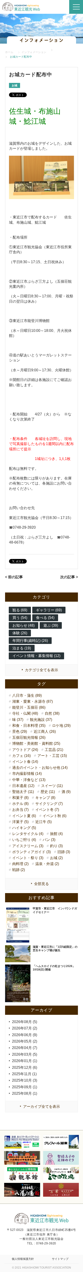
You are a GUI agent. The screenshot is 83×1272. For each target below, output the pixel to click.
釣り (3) (56, 846)
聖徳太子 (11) (23, 792)
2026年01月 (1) (24, 1061)
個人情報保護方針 (23, 1259)
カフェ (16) (21, 756)
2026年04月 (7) (24, 1048)
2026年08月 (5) (24, 1022)
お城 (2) (56, 858)
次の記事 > (69, 577)
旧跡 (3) (63, 852)
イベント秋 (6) (54, 816)
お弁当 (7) (20, 810)
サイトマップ (60, 1259)
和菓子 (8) (20, 798)
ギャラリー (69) (49, 610)
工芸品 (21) (54, 750)
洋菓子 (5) (20, 822)
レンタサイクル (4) (27, 834)
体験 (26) (19, 633)
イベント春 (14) (25, 762)
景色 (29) (19, 731)
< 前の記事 (14, 577)
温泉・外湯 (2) (47, 864)
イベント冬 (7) (47, 810)
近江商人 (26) (45, 731)
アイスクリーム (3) (27, 846)
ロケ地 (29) (61, 726)
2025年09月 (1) (24, 1087)
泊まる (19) (21, 648)
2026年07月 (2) (24, 1028)
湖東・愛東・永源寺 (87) (32, 701)
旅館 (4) (56, 834)
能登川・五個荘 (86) (28, 707)
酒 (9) (66, 792)
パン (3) (49, 840)
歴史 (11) (48, 792)
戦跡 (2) (18, 870)
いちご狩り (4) (24, 840)
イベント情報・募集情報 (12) (36, 656)
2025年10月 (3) (24, 1080)
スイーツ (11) (52, 786)
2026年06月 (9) (24, 1035)
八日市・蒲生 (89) (27, 695)
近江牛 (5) (43, 822)
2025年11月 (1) (24, 1074)
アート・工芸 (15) (52, 756)
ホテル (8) (20, 804)
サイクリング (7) (49, 804)
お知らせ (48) (23, 625)
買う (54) (19, 618)
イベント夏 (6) (24, 816)
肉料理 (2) (20, 864)
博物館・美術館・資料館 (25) (36, 743)
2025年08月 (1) (24, 1093)
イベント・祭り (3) (27, 858)
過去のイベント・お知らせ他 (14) (40, 768)
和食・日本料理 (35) (28, 726)
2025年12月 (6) (24, 1067)
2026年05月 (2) (24, 1041)
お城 (14, 85)
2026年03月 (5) (24, 1054)
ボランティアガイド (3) (31, 852)
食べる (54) (45, 618)
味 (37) (17, 720)
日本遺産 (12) (23, 786)
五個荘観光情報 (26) (28, 737)
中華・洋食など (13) (28, 780)
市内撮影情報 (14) (27, 774)
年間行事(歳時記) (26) (30, 641)
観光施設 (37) (41, 720)
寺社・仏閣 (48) (25, 713)
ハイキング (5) (24, 828)
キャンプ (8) (45, 798)
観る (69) (19, 610)
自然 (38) (52, 713)
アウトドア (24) (25, 750)
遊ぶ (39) (50, 625)
